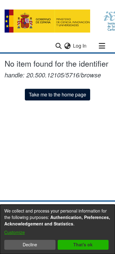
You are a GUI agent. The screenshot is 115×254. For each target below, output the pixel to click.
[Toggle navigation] (101, 46)
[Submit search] (58, 45)
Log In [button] (80, 45)
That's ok (83, 244)
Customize (14, 232)
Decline (30, 244)
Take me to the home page (57, 94)
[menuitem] (67, 45)
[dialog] (57, 229)
